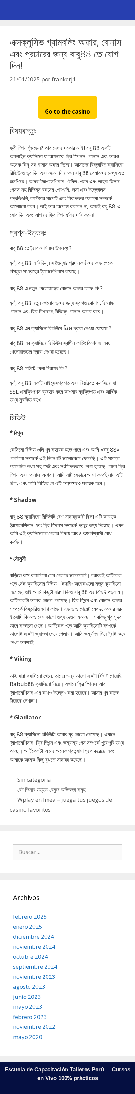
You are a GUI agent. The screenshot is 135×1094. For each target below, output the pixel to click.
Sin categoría (34, 779)
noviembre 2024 (34, 946)
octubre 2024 (30, 956)
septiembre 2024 (35, 966)
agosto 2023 (29, 986)
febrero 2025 (30, 916)
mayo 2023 (27, 1006)
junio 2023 (27, 996)
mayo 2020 (27, 1036)
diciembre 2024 (33, 936)
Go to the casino (67, 111)
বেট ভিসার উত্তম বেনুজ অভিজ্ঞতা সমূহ (51, 789)
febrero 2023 (30, 1016)
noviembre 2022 (34, 1026)
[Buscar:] (67, 852)
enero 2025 (27, 926)
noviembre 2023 (34, 976)
